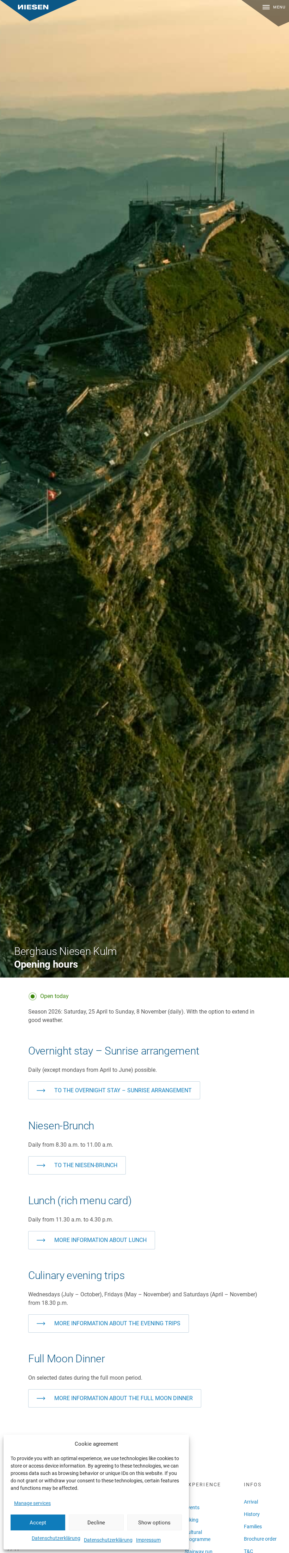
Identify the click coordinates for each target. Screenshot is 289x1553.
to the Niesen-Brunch (85, 1165)
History (252, 1514)
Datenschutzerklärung (56, 1538)
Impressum (148, 1540)
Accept (38, 1522)
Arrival (251, 1502)
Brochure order (260, 1539)
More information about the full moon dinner (123, 1398)
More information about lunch (100, 1240)
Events (192, 1507)
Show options (154, 1522)
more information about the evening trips (117, 1323)
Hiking (191, 1520)
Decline (96, 1522)
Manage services (32, 1503)
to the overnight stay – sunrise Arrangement (123, 1090)
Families (253, 1526)
